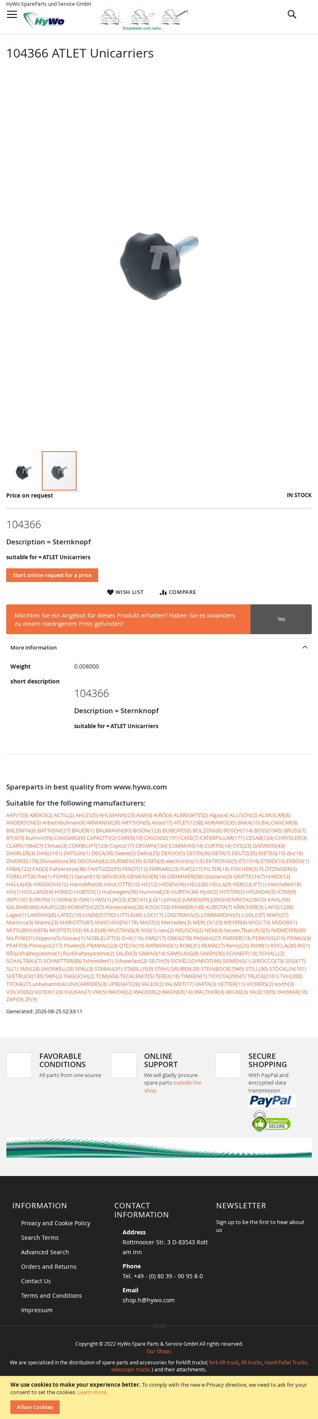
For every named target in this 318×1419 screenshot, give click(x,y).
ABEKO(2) (41, 815)
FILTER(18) (216, 869)
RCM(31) (189, 945)
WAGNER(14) (177, 992)
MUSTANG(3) (124, 930)
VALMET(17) (179, 984)
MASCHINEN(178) (116, 922)
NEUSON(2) (189, 930)
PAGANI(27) (207, 938)
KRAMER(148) (188, 907)
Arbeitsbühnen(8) (63, 822)
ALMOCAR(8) (274, 815)
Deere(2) (125, 853)
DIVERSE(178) (22, 861)
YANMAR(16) (292, 992)
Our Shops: (159, 1351)
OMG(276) (179, 938)
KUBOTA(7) (219, 907)
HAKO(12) (278, 876)
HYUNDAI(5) (261, 891)
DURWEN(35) (126, 861)
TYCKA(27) (18, 984)
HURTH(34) (184, 891)
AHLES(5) (86, 815)
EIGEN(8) (154, 861)
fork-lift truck (223, 1362)
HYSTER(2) (232, 891)
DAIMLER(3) (20, 853)
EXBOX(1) (297, 861)
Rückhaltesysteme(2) (88, 953)
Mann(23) (46, 922)
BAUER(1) (83, 830)
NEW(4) (214, 930)
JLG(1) (156, 899)
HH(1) (13, 891)
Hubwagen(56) (120, 891)
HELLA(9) (220, 884)
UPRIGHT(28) (124, 984)
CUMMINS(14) (186, 845)
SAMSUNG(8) (183, 953)
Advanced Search (45, 1252)
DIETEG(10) (271, 853)
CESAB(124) (260, 838)
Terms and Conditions (51, 1295)
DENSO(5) (173, 853)
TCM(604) (107, 976)
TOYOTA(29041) (227, 976)
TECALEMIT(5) (137, 976)
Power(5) (75, 945)
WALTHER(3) (209, 992)
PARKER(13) (237, 938)
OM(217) (155, 938)
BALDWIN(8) (21, 830)
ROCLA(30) (283, 945)
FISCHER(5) (244, 869)
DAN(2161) (49, 853)
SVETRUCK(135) (25, 976)
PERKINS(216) (269, 938)
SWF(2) (53, 976)
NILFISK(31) (20, 938)
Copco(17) (121, 845)
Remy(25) (237, 945)
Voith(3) (284, 984)
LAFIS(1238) (279, 907)
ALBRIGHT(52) (190, 815)
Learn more (91, 1392)
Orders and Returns (49, 1266)
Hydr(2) (209, 891)
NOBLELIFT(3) (103, 938)
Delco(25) (148, 853)
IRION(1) (44, 899)
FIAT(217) (191, 869)
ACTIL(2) (64, 815)
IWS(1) (103, 899)
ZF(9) (31, 999)
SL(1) (12, 968)
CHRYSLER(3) (291, 838)
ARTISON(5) (136, 822)
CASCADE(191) (161, 838)
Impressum (37, 1310)
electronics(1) (182, 861)
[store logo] (112, 20)
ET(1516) (249, 861)
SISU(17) (295, 960)
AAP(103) (17, 815)
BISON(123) (147, 830)
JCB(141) (137, 899)
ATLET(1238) (188, 822)
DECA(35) (103, 853)
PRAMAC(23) (102, 945)
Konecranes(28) (125, 907)
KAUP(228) (53, 907)
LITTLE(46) (129, 915)
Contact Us (36, 1281)
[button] (24, 470)
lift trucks (251, 1362)
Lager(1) (16, 915)
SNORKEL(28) (57, 968)
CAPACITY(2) (101, 838)
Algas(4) (218, 815)
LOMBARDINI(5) (220, 915)
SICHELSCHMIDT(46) (196, 960)
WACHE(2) (120, 992)
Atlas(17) (162, 822)
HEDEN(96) (172, 884)
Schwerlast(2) (131, 960)
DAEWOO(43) (269, 845)
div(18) (295, 853)
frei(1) (45, 876)
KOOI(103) (157, 907)
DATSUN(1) (77, 853)
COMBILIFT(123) (88, 845)
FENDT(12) (135, 869)
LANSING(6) (41, 915)
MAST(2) (150, 922)
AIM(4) (144, 815)
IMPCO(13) (19, 899)
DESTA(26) (198, 853)
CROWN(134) (151, 845)
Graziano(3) (218, 876)
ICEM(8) (286, 891)
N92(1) (149, 930)
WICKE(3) (237, 992)
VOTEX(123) (48, 992)
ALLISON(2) (243, 815)
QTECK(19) (132, 945)
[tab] (159, 647)
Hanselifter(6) (86, 884)
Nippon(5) (48, 938)
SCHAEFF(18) (242, 953)
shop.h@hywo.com (149, 1300)
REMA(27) (213, 945)
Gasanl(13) (87, 876)
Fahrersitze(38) (68, 869)
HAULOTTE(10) (122, 884)
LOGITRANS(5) (182, 915)
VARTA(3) (206, 984)
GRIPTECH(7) (249, 876)
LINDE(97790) (99, 915)
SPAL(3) (84, 968)
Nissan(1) (73, 938)
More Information (33, 647)
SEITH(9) (159, 960)
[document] (160, 1397)
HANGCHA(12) (50, 884)
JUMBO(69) (196, 899)
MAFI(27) (278, 915)
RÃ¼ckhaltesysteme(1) (34, 953)
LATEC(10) (70, 915)
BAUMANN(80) (114, 830)
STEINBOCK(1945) (222, 968)
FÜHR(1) (63, 876)
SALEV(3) (126, 953)
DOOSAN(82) (93, 861)
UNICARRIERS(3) (87, 984)
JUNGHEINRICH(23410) (238, 899)
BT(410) (15, 838)
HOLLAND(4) (37, 891)
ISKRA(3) (66, 899)
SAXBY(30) (212, 953)
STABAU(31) (108, 968)
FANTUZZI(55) (104, 869)
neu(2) (166, 930)
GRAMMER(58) (185, 876)
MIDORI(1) (284, 922)
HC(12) (149, 884)
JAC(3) (119, 899)
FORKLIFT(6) (21, 876)
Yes (281, 619)
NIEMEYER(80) (288, 930)
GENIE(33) (113, 876)
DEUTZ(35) (244, 853)
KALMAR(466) (22, 907)
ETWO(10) (273, 861)
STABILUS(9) (138, 968)
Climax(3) (55, 845)
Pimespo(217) (46, 945)
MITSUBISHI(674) (27, 930)
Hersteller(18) (284, 884)
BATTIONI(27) (54, 830)
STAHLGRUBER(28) (177, 968)
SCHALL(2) (271, 953)
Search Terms (40, 1237)
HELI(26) (197, 884)
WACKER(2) (147, 992)
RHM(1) (260, 945)
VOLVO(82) (19, 992)
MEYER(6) (235, 922)
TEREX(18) (167, 976)
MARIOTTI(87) (77, 922)
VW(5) (99, 992)
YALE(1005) (262, 992)
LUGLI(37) (253, 915)
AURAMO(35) (220, 822)
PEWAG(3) (299, 938)
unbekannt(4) (49, 984)
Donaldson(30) (58, 861)
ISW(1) (86, 899)
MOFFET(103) (65, 930)
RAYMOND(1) (162, 945)
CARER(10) (130, 838)
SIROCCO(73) (268, 960)
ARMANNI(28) (103, 822)
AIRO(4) (163, 815)
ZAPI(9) (15, 999)
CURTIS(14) (218, 845)
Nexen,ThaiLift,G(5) (247, 930)
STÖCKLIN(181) (287, 968)
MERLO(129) (208, 922)
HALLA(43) (19, 884)
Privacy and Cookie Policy (55, 1223)
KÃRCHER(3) (248, 907)
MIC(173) (259, 922)
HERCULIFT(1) (250, 884)
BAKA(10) (249, 822)
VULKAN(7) (77, 992)
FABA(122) (18, 869)
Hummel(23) (154, 891)
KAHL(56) (278, 899)
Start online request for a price (52, 575)
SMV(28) (29, 968)
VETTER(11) (231, 984)
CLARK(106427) (24, 845)
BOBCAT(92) (176, 830)
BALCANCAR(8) (279, 822)
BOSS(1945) (268, 830)
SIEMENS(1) (236, 960)
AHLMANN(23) (117, 815)
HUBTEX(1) (87, 891)
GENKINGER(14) (146, 876)
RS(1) (304, 945)
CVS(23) (242, 845)
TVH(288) (291, 976)
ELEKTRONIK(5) (219, 861)
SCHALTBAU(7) (24, 960)
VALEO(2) (152, 984)
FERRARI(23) (164, 869)
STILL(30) (257, 968)
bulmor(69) (39, 838)
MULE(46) (95, 930)
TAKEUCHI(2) (78, 976)
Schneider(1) (98, 960)
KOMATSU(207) (85, 907)
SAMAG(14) (152, 953)
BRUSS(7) (295, 830)
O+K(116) (132, 938)
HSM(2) (64, 891)
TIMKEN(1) (194, 976)
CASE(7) (189, 838)
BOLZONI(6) (207, 830)
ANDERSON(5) (23, 822)
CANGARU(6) (69, 838)
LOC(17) (153, 915)
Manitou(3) (20, 922)
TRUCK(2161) (263, 976)
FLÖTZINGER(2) (278, 869)
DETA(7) (221, 853)
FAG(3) (40, 869)
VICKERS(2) (259, 984)
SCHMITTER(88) (62, 960)
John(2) (172, 899)
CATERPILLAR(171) (222, 838)
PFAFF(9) (17, 945)
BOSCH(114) (238, 830)
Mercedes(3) (176, 922)
